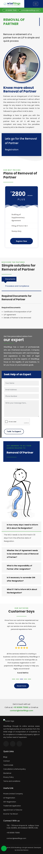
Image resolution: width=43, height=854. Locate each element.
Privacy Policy (8, 777)
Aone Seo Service (22, 850)
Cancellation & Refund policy (14, 769)
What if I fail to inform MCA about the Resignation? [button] (22, 591)
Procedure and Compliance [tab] (17, 286)
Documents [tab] (10, 279)
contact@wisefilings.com (30, 10)
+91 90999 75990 (11, 10)
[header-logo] (13, 4)
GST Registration (9, 802)
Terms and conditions (11, 781)
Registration (11, 149)
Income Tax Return (10, 814)
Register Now (21, 241)
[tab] (21, 526)
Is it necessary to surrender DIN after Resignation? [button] (21, 579)
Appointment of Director (12, 810)
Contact (6, 761)
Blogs (5, 757)
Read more (21, 686)
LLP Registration (9, 798)
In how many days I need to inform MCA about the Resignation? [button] (22, 526)
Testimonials (8, 765)
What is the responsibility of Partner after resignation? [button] (19, 567)
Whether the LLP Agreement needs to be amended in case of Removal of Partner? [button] (22, 553)
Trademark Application (12, 806)
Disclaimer (7, 773)
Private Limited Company (13, 794)
